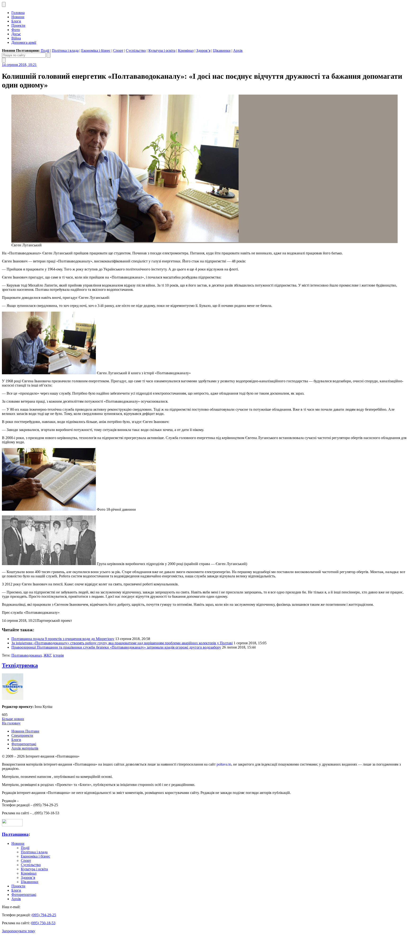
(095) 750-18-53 (43, 923)
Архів (238, 50)
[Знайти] (48, 55)
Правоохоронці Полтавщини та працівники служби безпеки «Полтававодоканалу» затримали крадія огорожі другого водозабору (116, 647)
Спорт (118, 50)
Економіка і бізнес (96, 50)
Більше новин (13, 719)
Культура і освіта (161, 50)
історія (58, 655)
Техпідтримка (20, 665)
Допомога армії (23, 42)
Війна (16, 38)
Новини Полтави (25, 731)
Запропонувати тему (18, 931)
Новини (17, 17)
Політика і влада (65, 50)
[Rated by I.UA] (12, 825)
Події (45, 50)
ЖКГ (47, 655)
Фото (15, 30)
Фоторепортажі (23, 744)
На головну (11, 723)
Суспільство (136, 50)
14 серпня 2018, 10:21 (19, 65)
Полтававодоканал (26, 655)
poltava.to (224, 764)
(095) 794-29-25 (43, 915)
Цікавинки (222, 50)
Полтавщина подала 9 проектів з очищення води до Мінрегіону (62, 639)
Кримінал (186, 50)
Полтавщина (15, 834)
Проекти (18, 25)
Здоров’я (203, 50)
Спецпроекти (22, 735)
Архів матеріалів (24, 748)
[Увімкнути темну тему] (4, 4)
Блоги (16, 21)
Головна (18, 13)
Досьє (16, 34)
